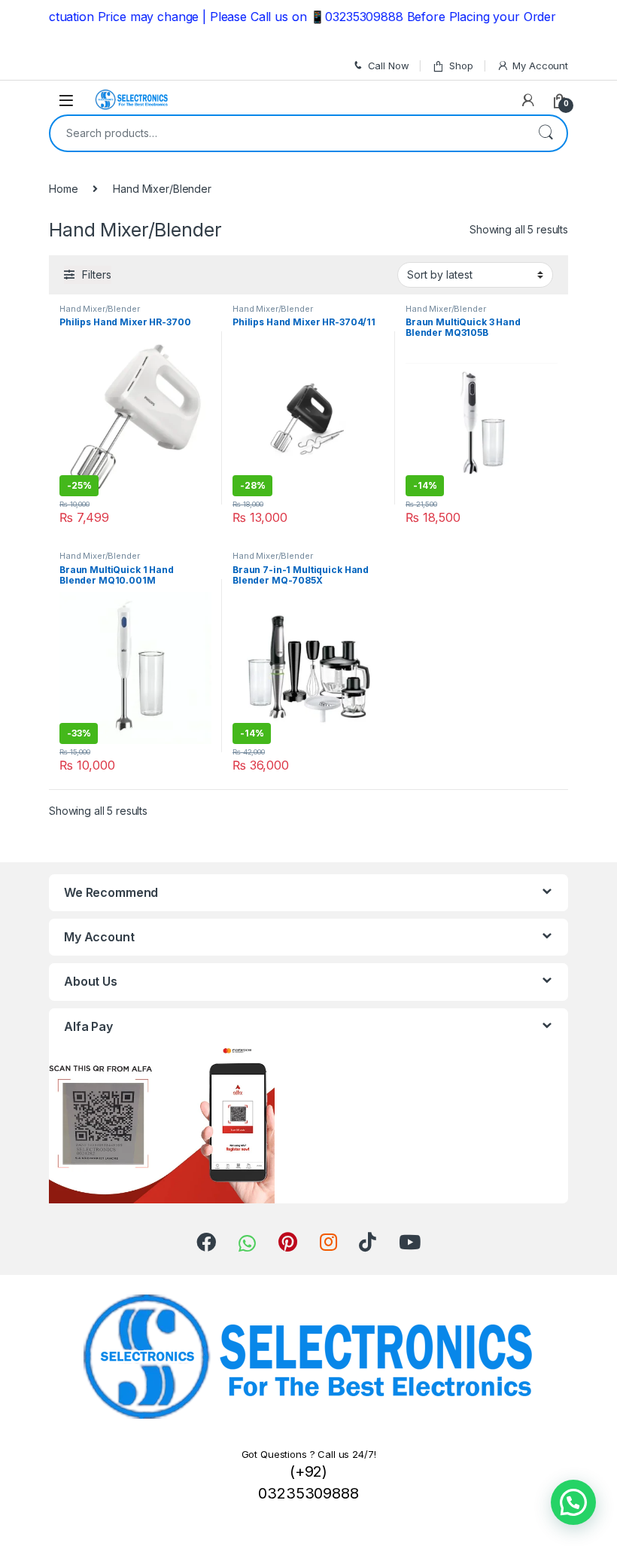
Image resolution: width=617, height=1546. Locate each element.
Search (545, 133)
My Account (540, 65)
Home (63, 188)
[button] (573, 1502)
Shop (461, 65)
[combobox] (287, 133)
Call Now (388, 65)
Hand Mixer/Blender (99, 308)
